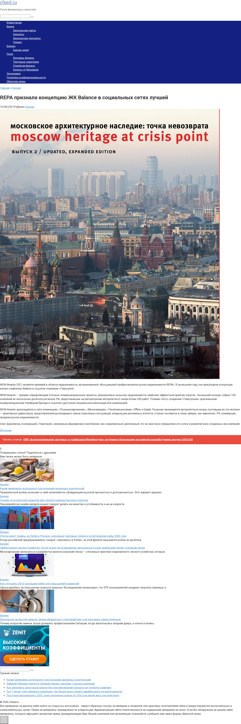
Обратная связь (16, 81)
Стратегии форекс (24, 65)
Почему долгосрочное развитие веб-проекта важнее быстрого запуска (44, 500)
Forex (10, 54)
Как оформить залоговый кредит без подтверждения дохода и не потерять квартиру (59, 687)
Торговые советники (26, 61)
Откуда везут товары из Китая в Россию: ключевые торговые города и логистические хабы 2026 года (63, 536)
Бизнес (11, 46)
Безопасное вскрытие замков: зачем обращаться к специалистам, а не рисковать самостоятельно (60, 619)
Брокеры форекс (23, 58)
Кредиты (18, 34)
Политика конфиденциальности (26, 77)
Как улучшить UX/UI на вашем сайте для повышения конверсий (39, 583)
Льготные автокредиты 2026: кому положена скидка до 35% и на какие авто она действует (63, 695)
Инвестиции (14, 22)
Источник (6, 430)
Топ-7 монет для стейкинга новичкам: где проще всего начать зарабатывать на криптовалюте (64, 691)
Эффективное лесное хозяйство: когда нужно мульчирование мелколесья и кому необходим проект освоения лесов (72, 547)
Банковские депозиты (27, 38)
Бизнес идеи (21, 50)
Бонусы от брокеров (26, 69)
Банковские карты (24, 30)
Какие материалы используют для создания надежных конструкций (42, 488)
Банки (10, 26)
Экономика (13, 73)
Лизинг (17, 42)
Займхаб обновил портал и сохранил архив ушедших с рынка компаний (51, 683)
